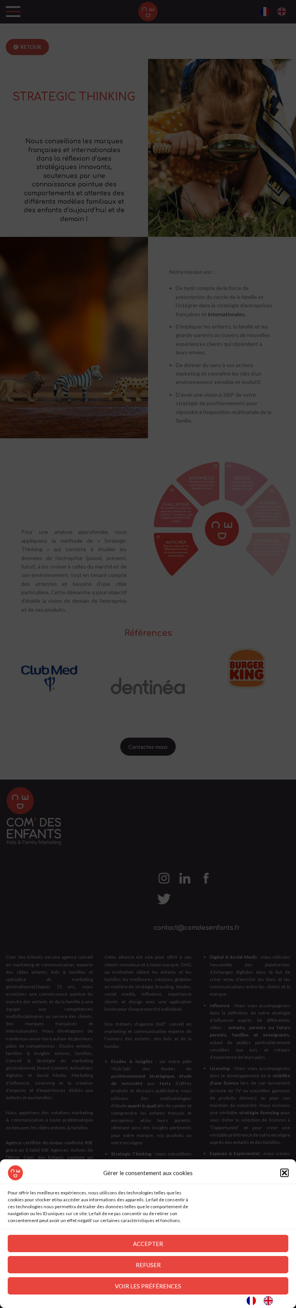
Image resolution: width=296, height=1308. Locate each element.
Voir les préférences (148, 1286)
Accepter (148, 1243)
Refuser (148, 1264)
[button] (284, 1173)
